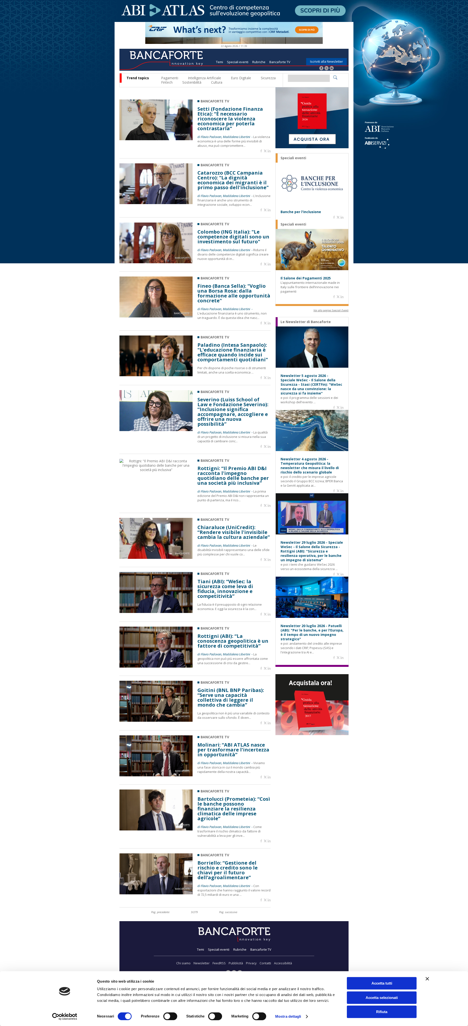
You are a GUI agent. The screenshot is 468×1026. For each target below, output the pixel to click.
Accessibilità (283, 963)
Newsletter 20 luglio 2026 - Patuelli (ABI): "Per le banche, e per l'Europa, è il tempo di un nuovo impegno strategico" (312, 632)
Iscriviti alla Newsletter (326, 61)
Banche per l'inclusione (301, 212)
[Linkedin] (269, 151)
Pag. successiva (228, 912)
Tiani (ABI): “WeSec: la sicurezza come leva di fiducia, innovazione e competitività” (225, 589)
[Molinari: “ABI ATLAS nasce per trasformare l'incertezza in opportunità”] (156, 775)
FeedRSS (219, 963)
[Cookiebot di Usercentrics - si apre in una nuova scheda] (64, 1016)
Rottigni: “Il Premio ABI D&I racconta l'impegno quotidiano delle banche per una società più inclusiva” (233, 475)
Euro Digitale (241, 78)
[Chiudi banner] (427, 978)
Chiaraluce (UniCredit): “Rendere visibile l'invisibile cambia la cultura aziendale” (233, 532)
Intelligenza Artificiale (204, 78)
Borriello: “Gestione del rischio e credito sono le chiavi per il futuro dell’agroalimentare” (227, 870)
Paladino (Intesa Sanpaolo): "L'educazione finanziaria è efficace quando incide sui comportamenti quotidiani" (232, 352)
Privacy (251, 963)
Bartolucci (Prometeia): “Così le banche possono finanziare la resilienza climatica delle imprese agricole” (233, 809)
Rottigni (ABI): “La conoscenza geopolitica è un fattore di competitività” (232, 641)
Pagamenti (169, 78)
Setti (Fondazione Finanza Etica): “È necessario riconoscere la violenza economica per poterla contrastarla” (230, 119)
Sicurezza (268, 78)
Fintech (167, 82)
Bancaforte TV (279, 62)
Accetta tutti (381, 983)
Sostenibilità (191, 82)
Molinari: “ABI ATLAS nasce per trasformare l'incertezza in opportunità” (233, 749)
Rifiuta (381, 1012)
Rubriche (258, 62)
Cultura (216, 82)
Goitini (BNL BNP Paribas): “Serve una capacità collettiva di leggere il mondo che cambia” (230, 697)
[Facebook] (321, 68)
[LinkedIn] (332, 68)
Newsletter (202, 963)
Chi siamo (183, 963)
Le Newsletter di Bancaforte (306, 322)
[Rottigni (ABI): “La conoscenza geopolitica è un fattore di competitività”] (156, 666)
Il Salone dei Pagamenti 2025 (306, 278)
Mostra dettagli (288, 1016)
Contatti (265, 963)
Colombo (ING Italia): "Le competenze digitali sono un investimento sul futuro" (233, 236)
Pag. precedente (160, 912)
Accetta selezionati (382, 998)
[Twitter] (326, 68)
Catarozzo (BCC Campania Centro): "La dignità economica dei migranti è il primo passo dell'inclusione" (233, 180)
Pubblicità (236, 963)
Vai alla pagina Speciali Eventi (331, 310)
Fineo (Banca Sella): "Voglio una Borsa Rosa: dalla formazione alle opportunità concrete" (233, 293)
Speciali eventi (237, 62)
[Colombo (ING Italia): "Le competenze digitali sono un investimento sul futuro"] (156, 262)
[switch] (170, 1016)
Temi (219, 62)
